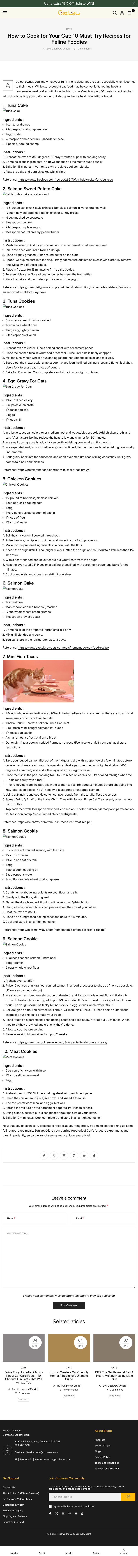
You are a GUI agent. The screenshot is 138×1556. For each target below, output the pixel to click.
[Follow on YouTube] (84, 1155)
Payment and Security (107, 1468)
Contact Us (9, 1487)
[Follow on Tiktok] (94, 1155)
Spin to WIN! (84, 3)
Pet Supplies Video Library (17, 1499)
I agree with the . (74, 1506)
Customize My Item (13, 1504)
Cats (69, 29)
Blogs (98, 1451)
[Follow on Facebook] (44, 1155)
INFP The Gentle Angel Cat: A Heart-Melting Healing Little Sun (114, 1375)
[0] (130, 13)
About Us (100, 1439)
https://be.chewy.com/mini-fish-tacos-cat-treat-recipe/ (55, 822)
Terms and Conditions (107, 1462)
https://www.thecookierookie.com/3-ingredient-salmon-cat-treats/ (62, 1042)
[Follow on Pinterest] (74, 1155)
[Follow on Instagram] (64, 1155)
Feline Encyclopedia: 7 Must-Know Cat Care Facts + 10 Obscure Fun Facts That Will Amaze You (23, 1377)
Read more (23, 1399)
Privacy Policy (102, 1457)
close (4, 3)
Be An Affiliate (103, 1445)
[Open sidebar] (4, 782)
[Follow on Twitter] (54, 1155)
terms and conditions (82, 1506)
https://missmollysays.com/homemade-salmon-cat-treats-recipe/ (62, 929)
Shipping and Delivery (15, 1516)
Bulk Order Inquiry (13, 1510)
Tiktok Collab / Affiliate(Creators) (21, 1493)
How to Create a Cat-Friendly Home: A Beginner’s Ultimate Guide (69, 1375)
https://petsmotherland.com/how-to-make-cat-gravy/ (54, 470)
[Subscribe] (128, 1497)
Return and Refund (13, 1521)
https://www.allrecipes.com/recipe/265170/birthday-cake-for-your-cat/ (65, 179)
